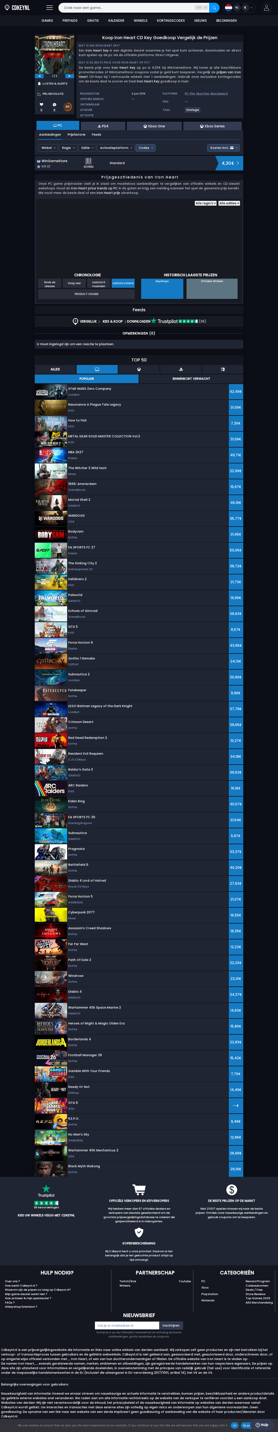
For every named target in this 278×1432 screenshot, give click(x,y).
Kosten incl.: (219, 148)
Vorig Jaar (74, 283)
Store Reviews (255, 1294)
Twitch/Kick (127, 1281)
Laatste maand (123, 283)
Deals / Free (254, 1290)
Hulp (264, 1424)
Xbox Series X (219, 93)
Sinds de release (49, 284)
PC (203, 1281)
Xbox (204, 1287)
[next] (69, 76)
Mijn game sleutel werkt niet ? (26, 1294)
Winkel (46, 148)
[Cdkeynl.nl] (17, 8)
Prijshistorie (76, 134)
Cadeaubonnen (257, 1286)
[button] (266, 8)
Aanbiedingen (50, 134)
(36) (202, 321)
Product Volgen (86, 294)
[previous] (39, 76)
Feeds (96, 134)
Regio (66, 148)
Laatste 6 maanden (98, 284)
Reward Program (258, 1281)
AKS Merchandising (259, 1302)
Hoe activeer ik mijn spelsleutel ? (28, 1298)
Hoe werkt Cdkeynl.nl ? (21, 1286)
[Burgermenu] (49, 8)
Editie (85, 148)
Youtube (185, 1281)
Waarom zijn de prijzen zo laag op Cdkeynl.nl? (38, 1290)
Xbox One (202, 93)
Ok (235, 1425)
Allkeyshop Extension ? (21, 1307)
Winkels (124, 1286)
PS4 (192, 93)
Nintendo (208, 1300)
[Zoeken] (214, 8)
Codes (144, 148)
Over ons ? (12, 1281)
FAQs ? (10, 1302)
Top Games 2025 (258, 1298)
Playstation (209, 1294)
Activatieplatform (114, 148)
